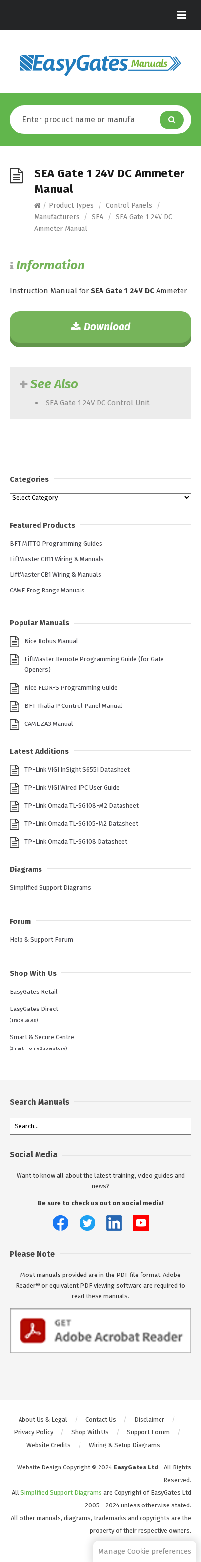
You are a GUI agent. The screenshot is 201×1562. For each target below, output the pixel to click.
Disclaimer (149, 1419)
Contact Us (100, 1419)
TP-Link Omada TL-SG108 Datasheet (75, 841)
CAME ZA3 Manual (48, 723)
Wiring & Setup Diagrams (124, 1444)
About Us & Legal (43, 1419)
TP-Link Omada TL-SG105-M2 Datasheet (81, 823)
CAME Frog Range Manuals (47, 590)
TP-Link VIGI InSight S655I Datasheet (77, 769)
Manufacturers (57, 217)
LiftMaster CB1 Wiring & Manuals (55, 574)
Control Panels (129, 205)
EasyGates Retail (34, 991)
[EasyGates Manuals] (100, 65)
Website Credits (48, 1444)
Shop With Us (90, 1432)
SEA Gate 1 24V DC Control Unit (98, 403)
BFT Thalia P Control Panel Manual (73, 705)
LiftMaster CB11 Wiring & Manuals (57, 559)
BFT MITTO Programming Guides (56, 543)
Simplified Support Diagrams (50, 887)
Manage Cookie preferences (144, 1551)
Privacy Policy (33, 1432)
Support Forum (148, 1432)
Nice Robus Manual (51, 641)
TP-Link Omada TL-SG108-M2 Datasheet (81, 805)
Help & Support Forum (41, 939)
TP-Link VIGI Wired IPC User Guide (72, 787)
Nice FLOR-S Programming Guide (71, 687)
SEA (97, 217)
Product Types (71, 205)
